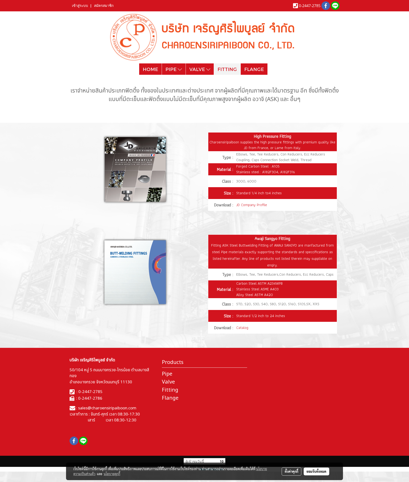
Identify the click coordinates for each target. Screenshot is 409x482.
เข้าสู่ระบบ (80, 6)
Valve (168, 382)
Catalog (242, 328)
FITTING (227, 69)
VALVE (197, 69)
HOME (150, 69)
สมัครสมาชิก (104, 6)
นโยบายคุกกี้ (112, 474)
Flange (170, 398)
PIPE (171, 69)
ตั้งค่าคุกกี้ (291, 471)
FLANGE (254, 69)
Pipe (167, 374)
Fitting (170, 390)
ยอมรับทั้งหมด (316, 471)
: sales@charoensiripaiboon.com (105, 408)
